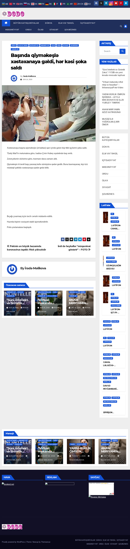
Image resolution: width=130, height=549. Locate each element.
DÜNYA (48, 23)
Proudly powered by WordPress (14, 542)
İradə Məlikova (29, 76)
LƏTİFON (116, 249)
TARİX (55, 292)
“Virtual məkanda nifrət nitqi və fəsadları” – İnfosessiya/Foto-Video (112, 85)
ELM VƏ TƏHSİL (66, 23)
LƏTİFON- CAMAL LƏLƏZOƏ (116, 228)
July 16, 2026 (109, 456)
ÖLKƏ (40, 29)
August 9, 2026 (79, 456)
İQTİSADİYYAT (87, 23)
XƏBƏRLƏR (15, 49)
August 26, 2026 (16, 456)
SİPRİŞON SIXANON (108, 412)
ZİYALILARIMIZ (51, 296)
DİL (112, 214)
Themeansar (45, 542)
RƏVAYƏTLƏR (108, 358)
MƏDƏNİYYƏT (12, 29)
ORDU (28, 29)
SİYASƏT (54, 29)
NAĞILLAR (107, 381)
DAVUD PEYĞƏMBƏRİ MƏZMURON (109, 389)
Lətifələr (114, 221)
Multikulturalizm (44, 292)
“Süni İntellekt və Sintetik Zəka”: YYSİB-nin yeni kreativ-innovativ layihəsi (113, 72)
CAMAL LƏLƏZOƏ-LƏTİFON (108, 365)
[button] (121, 26)
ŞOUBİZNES (70, 29)
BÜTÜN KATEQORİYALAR (26, 23)
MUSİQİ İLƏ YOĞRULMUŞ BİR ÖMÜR (111, 122)
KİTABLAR (114, 217)
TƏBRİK (82, 292)
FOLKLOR (107, 321)
